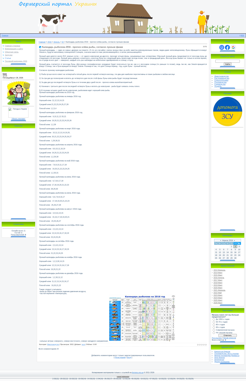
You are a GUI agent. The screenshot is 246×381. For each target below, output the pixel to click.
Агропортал (219, 360)
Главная (5, 35)
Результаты (217, 338)
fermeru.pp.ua (137, 372)
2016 (50, 42)
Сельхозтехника (221, 80)
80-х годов (220, 325)
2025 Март (218, 300)
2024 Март (218, 298)
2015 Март (218, 275)
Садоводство (220, 84)
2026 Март (218, 303)
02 (63, 42)
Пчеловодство (220, 82)
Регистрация (120, 357)
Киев (5, 74)
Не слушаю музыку (224, 333)
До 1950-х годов (222, 319)
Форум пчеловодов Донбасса (226, 356)
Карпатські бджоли (222, 352)
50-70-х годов (221, 322)
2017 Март (218, 280)
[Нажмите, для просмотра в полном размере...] (142, 341)
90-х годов (220, 327)
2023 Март (218, 295)
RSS (242, 35)
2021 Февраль (219, 290)
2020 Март (218, 288)
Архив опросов (229, 338)
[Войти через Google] (233, 47)
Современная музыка (225, 330)
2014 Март (218, 273)
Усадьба (217, 86)
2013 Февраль (219, 270)
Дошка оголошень (222, 362)
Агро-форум (219, 358)
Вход (129, 357)
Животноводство (53, 344)
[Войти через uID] (221, 47)
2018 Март (218, 283)
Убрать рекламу (18, 119)
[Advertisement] (227, 179)
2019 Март (218, 285)
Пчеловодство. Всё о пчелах (226, 354)
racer (83, 344)
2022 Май (218, 293)
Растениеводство (221, 78)
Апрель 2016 (227, 240)
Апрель (57, 42)
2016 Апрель (219, 278)
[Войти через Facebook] (227, 47)
